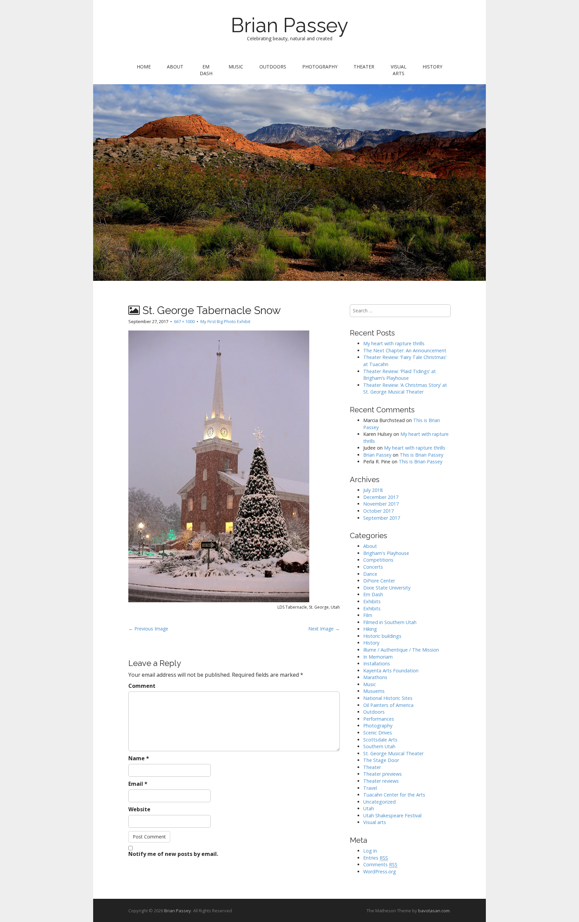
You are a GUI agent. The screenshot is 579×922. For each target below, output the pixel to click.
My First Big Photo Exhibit (225, 321)
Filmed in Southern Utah (389, 622)
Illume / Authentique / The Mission (401, 650)
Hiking (370, 629)
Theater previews (382, 774)
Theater (363, 66)
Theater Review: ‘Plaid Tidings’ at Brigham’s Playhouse (399, 374)
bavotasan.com (434, 911)
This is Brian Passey (421, 455)
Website (139, 809)
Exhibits (372, 601)
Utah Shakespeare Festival (392, 815)
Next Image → (324, 628)
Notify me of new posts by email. (173, 854)
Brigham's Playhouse (386, 553)
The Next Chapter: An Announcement (404, 350)
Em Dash (206, 69)
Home (144, 66)
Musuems (374, 691)
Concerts (373, 567)
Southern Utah (379, 746)
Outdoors (272, 66)
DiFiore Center (379, 580)
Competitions (378, 560)
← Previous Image (148, 628)
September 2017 (381, 518)
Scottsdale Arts (380, 739)
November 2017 (381, 504)
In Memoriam (378, 657)
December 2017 (380, 497)
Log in (370, 851)
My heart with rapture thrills (394, 343)
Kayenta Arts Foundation (391, 670)
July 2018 (373, 490)
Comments (380, 864)
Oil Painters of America (388, 705)
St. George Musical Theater (393, 753)
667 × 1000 (184, 321)
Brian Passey (289, 25)
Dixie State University (386, 587)
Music (236, 66)
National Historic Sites (387, 698)
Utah (368, 808)
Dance (370, 574)
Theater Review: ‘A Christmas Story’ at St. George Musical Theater (405, 388)
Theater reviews (381, 781)
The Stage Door (381, 760)
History (432, 66)
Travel (370, 788)
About (175, 66)
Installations (376, 663)
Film (367, 615)
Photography (319, 66)
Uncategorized (379, 802)
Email (137, 783)
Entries (375, 858)
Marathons (375, 677)
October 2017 (378, 511)
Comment (141, 685)
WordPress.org (379, 871)
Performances (378, 719)
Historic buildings (382, 636)
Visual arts (398, 69)
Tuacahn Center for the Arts (394, 794)
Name (138, 758)
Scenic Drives (377, 732)
